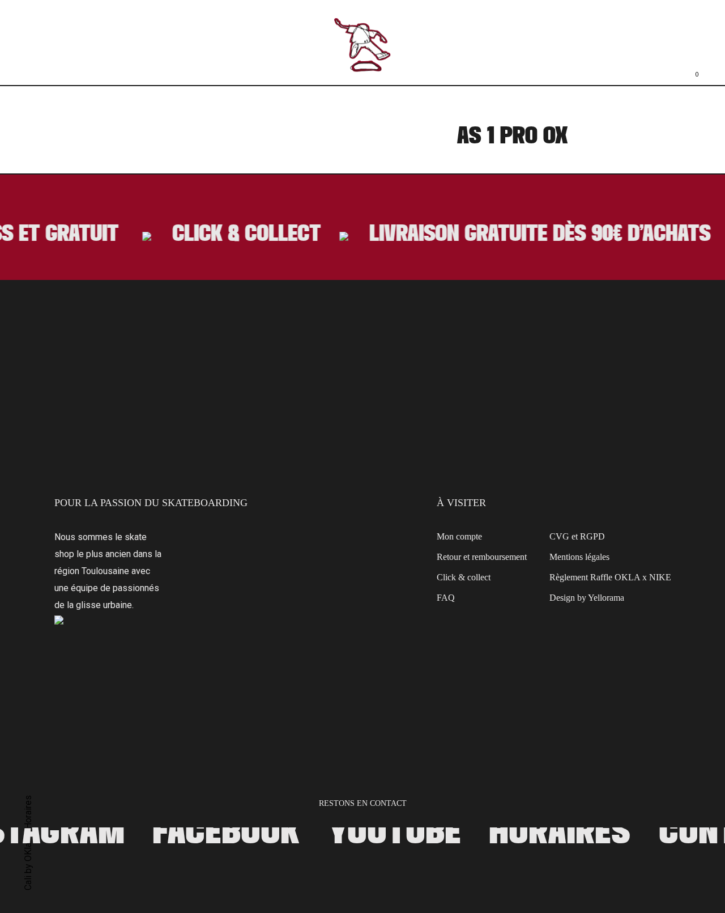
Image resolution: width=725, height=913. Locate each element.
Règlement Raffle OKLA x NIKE (610, 578)
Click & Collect (241, 235)
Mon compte (459, 537)
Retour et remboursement (482, 558)
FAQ (446, 599)
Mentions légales (579, 558)
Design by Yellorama (586, 599)
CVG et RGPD (577, 537)
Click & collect (464, 578)
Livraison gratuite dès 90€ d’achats (537, 235)
